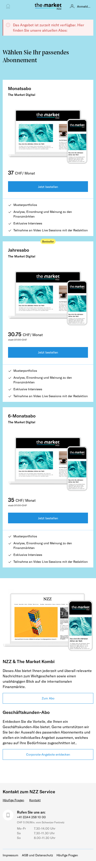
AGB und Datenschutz (37, 855)
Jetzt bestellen (48, 187)
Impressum (10, 855)
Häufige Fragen (13, 800)
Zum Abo (48, 698)
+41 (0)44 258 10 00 (31, 817)
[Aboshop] (8, 6)
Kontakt (35, 800)
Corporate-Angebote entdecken (48, 754)
